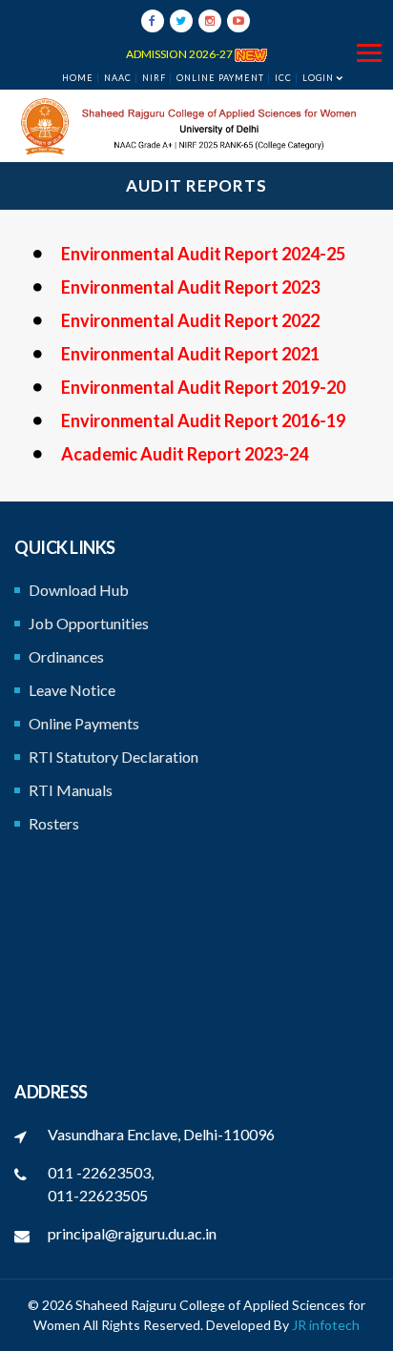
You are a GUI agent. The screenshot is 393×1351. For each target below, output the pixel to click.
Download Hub (79, 590)
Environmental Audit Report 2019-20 (203, 387)
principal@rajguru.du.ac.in (132, 1233)
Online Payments (84, 723)
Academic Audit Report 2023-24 (184, 453)
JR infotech (326, 1325)
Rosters (54, 823)
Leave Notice (72, 690)
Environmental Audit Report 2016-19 (203, 420)
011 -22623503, (101, 1172)
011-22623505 (98, 1195)
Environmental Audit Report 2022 (190, 320)
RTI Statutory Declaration (113, 756)
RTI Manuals (71, 790)
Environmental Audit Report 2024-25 (203, 253)
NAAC (118, 78)
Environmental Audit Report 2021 (190, 353)
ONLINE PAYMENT (220, 78)
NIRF (154, 78)
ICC (283, 78)
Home (77, 78)
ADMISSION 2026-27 (180, 54)
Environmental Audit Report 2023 (190, 286)
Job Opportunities (89, 623)
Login (318, 77)
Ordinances (66, 656)
